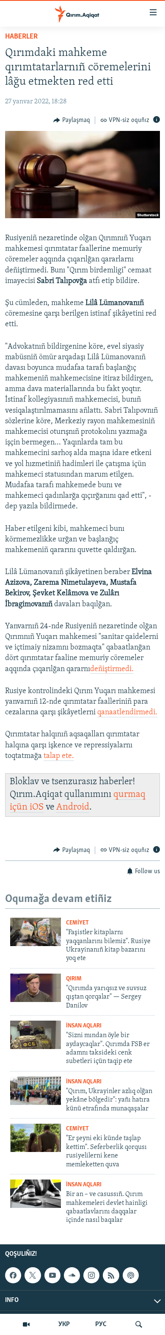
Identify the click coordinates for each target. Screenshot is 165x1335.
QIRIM (74, 979)
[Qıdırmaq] (138, 1324)
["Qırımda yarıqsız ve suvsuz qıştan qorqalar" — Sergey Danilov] (35, 988)
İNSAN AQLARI (84, 1026)
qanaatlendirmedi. (127, 712)
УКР (64, 1324)
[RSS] (111, 1275)
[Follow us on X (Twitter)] (33, 1275)
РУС (101, 1324)
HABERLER (21, 37)
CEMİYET (77, 923)
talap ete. (59, 756)
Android (72, 807)
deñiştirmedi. (112, 669)
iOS (37, 807)
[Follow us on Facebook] (13, 1275)
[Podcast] (131, 1275)
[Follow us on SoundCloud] (72, 1275)
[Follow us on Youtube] (52, 1275)
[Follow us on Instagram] (91, 1275)
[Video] (26, 1324)
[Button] (71, 120)
